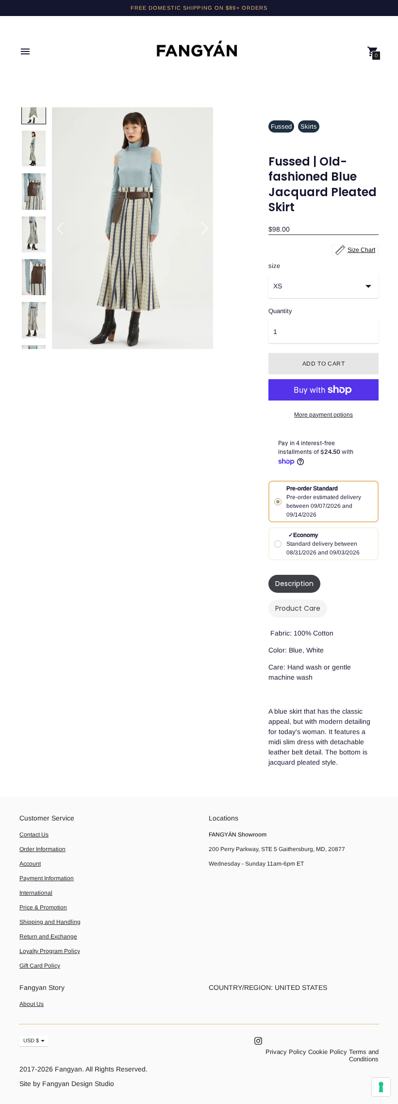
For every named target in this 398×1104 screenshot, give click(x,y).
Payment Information (46, 878)
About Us (31, 1004)
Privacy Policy (285, 1051)
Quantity (280, 311)
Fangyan (68, 1069)
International (35, 892)
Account (30, 863)
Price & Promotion (43, 907)
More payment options (323, 414)
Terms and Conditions (364, 1055)
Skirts (308, 126)
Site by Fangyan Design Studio (66, 1083)
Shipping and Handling (50, 922)
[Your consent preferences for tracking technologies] (381, 1087)
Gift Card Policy (39, 965)
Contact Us (34, 834)
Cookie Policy (327, 1051)
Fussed (281, 126)
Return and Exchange (48, 936)
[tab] (294, 584)
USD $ (31, 1040)
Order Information (42, 849)
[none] (34, 117)
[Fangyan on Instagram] (258, 1040)
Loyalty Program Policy (49, 951)
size (274, 266)
